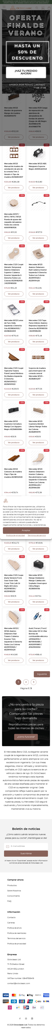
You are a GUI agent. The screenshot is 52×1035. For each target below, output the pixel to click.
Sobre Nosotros (14, 891)
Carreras (11, 923)
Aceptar (26, 530)
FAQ (9, 901)
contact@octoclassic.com (18, 983)
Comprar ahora (15, 880)
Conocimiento (13, 896)
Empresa (12, 955)
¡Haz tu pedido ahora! (26, 72)
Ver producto (13, 137)
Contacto (11, 917)
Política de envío (14, 928)
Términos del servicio (37, 535)
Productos (12, 885)
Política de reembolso (16, 933)
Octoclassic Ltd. (21, 1025)
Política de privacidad (15, 535)
